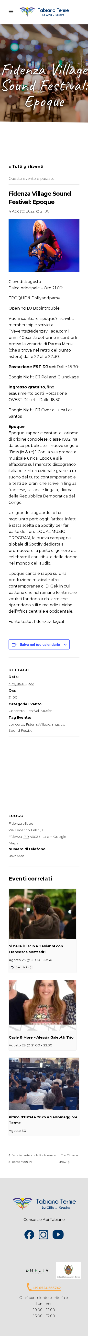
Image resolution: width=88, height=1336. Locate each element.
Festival (32, 710)
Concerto (17, 710)
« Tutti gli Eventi (26, 166)
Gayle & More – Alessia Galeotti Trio (41, 1037)
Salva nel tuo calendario (40, 644)
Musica (47, 710)
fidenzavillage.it (49, 621)
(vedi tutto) (23, 967)
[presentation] (42, 914)
